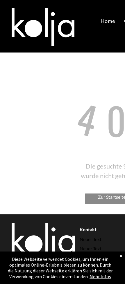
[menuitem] (107, 21)
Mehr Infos (100, 276)
